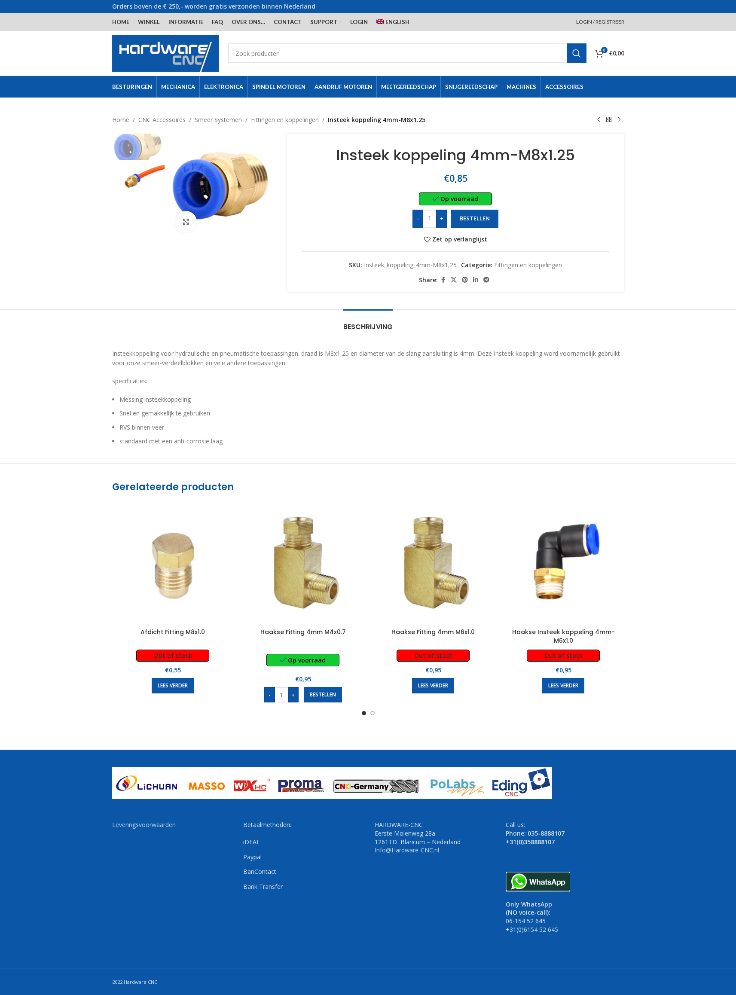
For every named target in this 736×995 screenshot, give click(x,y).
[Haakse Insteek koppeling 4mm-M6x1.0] (563, 563)
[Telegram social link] (486, 280)
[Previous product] (598, 120)
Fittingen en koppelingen (285, 120)
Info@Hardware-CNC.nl (407, 850)
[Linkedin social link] (475, 280)
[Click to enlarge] (186, 221)
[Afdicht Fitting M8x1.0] (173, 563)
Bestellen (475, 218)
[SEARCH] (576, 53)
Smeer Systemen (218, 120)
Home (120, 120)
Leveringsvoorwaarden (144, 825)
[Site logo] (166, 53)
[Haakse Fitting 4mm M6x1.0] (433, 563)
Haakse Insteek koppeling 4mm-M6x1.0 (563, 636)
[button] (323, 694)
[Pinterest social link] (464, 280)
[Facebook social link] (443, 280)
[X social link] (453, 280)
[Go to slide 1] (364, 713)
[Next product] (619, 120)
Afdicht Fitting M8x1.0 (172, 632)
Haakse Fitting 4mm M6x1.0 (433, 632)
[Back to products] (609, 120)
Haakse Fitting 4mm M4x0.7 (303, 632)
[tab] (368, 322)
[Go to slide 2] (372, 713)
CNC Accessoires (162, 120)
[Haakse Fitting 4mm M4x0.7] (303, 563)
